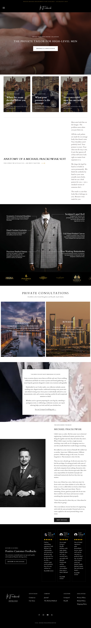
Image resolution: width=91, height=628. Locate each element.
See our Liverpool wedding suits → (45, 409)
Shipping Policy (82, 604)
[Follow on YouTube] (47, 614)
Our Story (32, 601)
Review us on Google (16, 561)
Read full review (48, 571)
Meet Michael (62, 520)
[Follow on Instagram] (43, 614)
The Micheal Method (50, 601)
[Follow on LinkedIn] (51, 614)
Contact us (32, 598)
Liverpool (67, 598)
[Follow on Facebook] (39, 614)
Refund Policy (81, 601)
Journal (46, 598)
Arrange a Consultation (45, 48)
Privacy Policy (81, 598)
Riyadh (66, 601)
